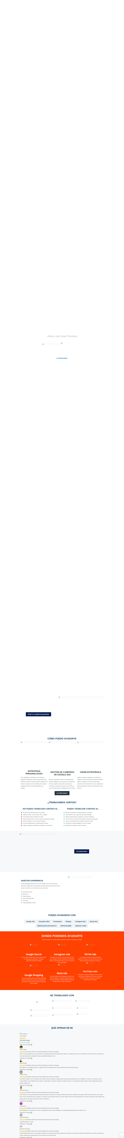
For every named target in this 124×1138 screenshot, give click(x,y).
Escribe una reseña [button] (25, 1042)
